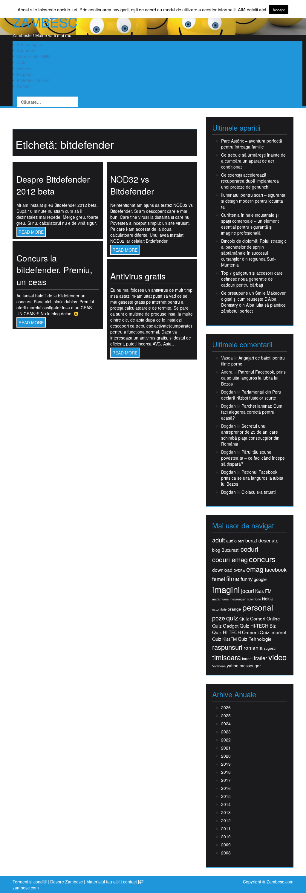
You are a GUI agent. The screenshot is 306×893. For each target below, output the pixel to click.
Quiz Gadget (225, 626)
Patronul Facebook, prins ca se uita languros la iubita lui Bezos (253, 378)
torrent (247, 658)
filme (232, 578)
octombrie (219, 609)
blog (216, 550)
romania (253, 647)
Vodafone (219, 666)
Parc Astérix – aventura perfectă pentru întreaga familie (251, 144)
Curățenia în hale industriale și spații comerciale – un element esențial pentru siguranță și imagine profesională (250, 224)
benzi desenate (262, 540)
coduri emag (230, 559)
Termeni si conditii (30, 882)
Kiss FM (263, 591)
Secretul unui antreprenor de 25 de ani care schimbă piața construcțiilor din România (250, 435)
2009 (226, 845)
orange (234, 609)
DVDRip (239, 570)
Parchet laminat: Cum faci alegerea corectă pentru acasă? (251, 412)
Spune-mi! (26, 50)
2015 (226, 796)
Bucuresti (230, 550)
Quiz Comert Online (259, 618)
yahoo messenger (244, 666)
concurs (262, 558)
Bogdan (228, 472)
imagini (226, 589)
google (260, 579)
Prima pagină (29, 44)
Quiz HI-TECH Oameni (235, 632)
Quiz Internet (273, 632)
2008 (226, 853)
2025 (226, 715)
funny (247, 578)
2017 (226, 780)
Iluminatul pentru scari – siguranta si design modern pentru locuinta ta (253, 201)
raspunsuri (227, 647)
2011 (226, 828)
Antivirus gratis (138, 276)
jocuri (247, 590)
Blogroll (24, 74)
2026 (226, 707)
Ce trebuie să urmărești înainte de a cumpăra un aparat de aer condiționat (253, 161)
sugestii (270, 648)
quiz (232, 617)
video (277, 657)
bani (241, 541)
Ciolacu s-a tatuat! (258, 492)
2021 (226, 748)
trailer (260, 658)
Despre (24, 68)
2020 (226, 756)
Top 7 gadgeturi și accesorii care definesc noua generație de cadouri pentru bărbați (252, 279)
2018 (226, 772)
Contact (24, 86)
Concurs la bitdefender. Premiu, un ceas (54, 270)
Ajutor (22, 62)
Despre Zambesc (66, 882)
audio (231, 541)
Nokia (267, 599)
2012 (226, 820)
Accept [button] (279, 10)
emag (255, 569)
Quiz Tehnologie (255, 639)
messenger (238, 599)
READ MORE (31, 232)
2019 (226, 764)
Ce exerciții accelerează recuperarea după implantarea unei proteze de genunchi (250, 181)
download (222, 570)
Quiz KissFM (224, 639)
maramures (220, 599)
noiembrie (254, 599)
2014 (226, 804)
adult (218, 540)
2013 (226, 812)
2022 (226, 740)
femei (218, 578)
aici (262, 10)
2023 (226, 732)
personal (257, 607)
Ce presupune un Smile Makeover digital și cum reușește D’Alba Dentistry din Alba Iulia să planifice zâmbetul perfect (253, 302)
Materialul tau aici (33, 80)
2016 (226, 788)
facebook (276, 569)
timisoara (226, 657)
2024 (226, 724)
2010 (226, 837)
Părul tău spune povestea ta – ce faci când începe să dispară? (253, 458)
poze (218, 618)
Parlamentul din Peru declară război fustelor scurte (251, 395)
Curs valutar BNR (33, 56)
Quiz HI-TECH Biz (258, 626)
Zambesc (45, 21)
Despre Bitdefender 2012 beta (53, 185)
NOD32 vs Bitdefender (132, 185)
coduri (249, 548)
